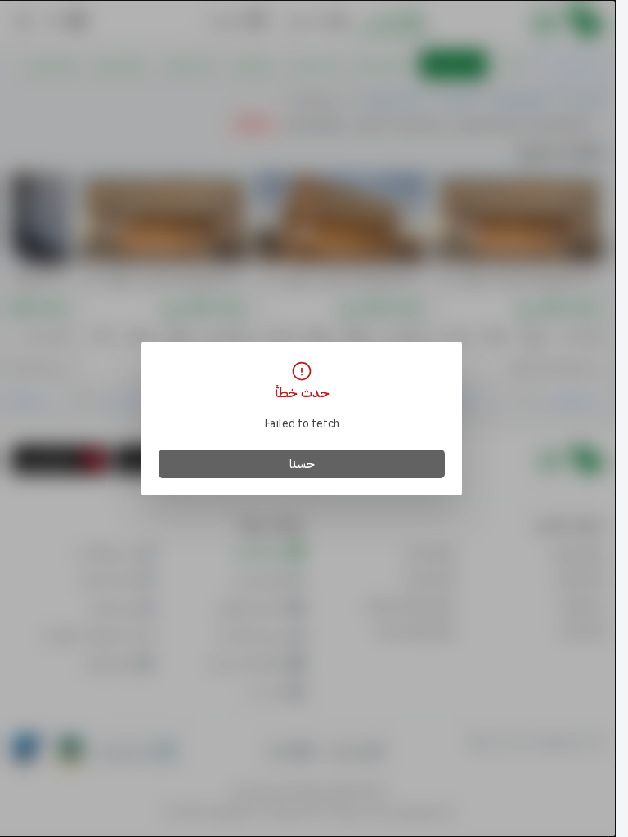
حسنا (302, 463)
